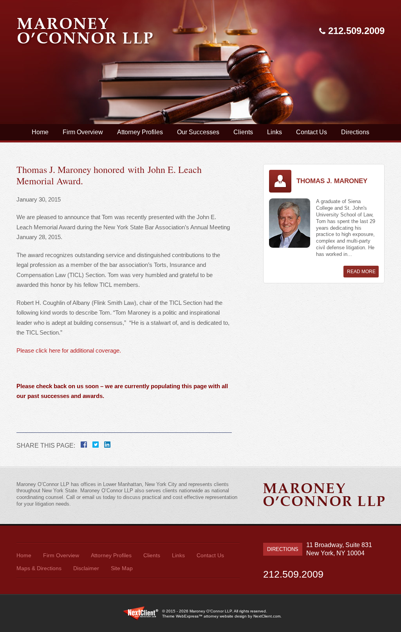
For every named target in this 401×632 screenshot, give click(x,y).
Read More (361, 271)
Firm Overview (83, 132)
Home (40, 132)
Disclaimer (86, 568)
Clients (243, 132)
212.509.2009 (356, 30)
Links (274, 132)
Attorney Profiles (140, 132)
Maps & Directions (38, 568)
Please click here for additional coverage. (69, 350)
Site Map (122, 568)
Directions (355, 132)
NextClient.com (266, 616)
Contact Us (311, 132)
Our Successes (198, 132)
